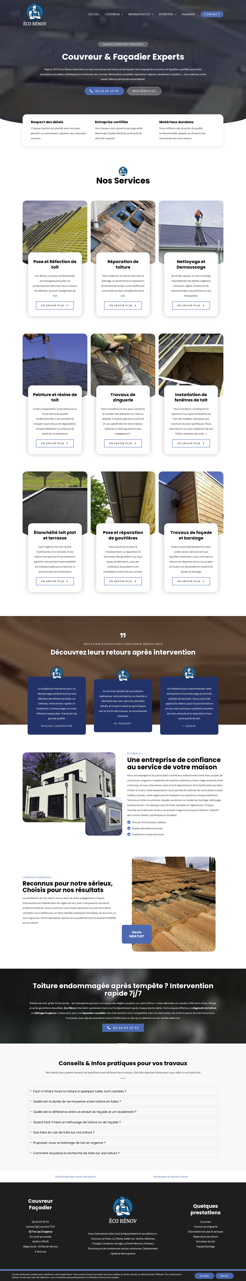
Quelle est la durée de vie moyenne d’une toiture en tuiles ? (77, 1101)
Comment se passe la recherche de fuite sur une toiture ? (76, 1153)
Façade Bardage (205, 1246)
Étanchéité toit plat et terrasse (205, 1231)
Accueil (94, 14)
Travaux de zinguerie (205, 1226)
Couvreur (112, 14)
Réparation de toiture (205, 1236)
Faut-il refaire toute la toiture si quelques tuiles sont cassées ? (79, 1091)
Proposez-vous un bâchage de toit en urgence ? (69, 1143)
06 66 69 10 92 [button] (40, 1221)
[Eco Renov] (35, 13)
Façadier (188, 14)
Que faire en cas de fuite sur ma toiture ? (64, 1132)
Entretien (166, 14)
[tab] (123, 1091)
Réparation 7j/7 (139, 14)
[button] (121, 14)
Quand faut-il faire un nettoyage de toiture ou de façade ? (77, 1122)
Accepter (204, 1275)
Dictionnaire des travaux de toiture (75, 1176)
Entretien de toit (205, 1241)
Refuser (225, 1275)
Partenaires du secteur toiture (170, 1176)
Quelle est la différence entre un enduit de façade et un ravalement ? (84, 1112)
